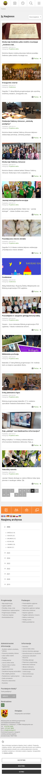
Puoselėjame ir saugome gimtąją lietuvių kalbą (21, 316)
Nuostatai (5, 683)
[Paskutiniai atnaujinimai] (23, 3)
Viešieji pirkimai (6, 660)
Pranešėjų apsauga (28, 660)
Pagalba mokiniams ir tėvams (31, 615)
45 (4, 495)
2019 (8, 584)
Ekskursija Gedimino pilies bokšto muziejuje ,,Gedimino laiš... (20, 43)
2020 (8, 579)
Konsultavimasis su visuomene (32, 653)
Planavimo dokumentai (8, 680)
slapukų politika (8, 753)
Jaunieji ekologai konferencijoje (15, 200)
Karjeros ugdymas (28, 612)
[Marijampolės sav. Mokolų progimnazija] (5, 3)
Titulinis (3, 9)
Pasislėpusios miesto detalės (14, 239)
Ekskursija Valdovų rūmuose (13, 162)
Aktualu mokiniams (28, 667)
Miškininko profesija (10, 354)
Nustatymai (21, 760)
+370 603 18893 (9, 728)
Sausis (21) (10, 547)
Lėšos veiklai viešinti (8, 655)
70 (16, 495)
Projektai (4, 658)
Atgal (4, 491)
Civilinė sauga (27, 671)
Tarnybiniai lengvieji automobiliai (11, 671)
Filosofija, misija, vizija (8, 608)
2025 (8, 553)
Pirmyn (24, 495)
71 (20, 495)
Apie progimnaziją (7, 603)
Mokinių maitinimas (28, 617)
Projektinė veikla (14, 49)
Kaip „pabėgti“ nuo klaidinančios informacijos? (21, 431)
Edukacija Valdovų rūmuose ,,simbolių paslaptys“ (17, 122)
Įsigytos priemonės (7, 669)
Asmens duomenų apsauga (31, 651)
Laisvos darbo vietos (8, 662)
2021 (8, 574)
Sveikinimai (12, 87)
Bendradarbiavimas (7, 617)
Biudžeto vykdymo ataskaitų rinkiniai (10, 650)
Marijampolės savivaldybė (22, 713)
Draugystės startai (9, 83)
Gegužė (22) (11, 535)
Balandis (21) (11, 538)
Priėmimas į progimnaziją (30, 662)
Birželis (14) (11, 532)
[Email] (2, 705)
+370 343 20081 (8, 726)
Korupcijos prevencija (29, 669)
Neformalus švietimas (29, 610)
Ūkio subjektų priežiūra (8, 674)
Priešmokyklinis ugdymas (30, 603)
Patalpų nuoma (27, 619)
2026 (8, 527)
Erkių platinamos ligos (11, 393)
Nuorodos (25, 646)
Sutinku (21, 772)
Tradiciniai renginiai (7, 615)
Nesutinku (21, 766)
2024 (8, 558)
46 (8, 495)
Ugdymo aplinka (6, 606)
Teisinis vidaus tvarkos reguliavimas (8, 666)
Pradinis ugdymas (28, 606)
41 (24, 491)
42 (28, 491)
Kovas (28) (10, 541)
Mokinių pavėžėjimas (28, 622)
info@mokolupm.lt (9, 730)
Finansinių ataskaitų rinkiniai (10, 653)
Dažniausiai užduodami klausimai (29, 656)
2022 (8, 569)
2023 (8, 563)
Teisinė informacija (28, 674)
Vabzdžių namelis (9, 469)
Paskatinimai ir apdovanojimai (10, 610)
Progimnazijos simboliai (9, 612)
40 (20, 491)
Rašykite (5, 696)
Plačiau (36, 58)
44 (36, 491)
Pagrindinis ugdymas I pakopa (31, 608)
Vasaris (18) (11, 544)
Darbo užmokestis (7, 678)
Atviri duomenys (27, 676)
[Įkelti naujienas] (15, 3)
